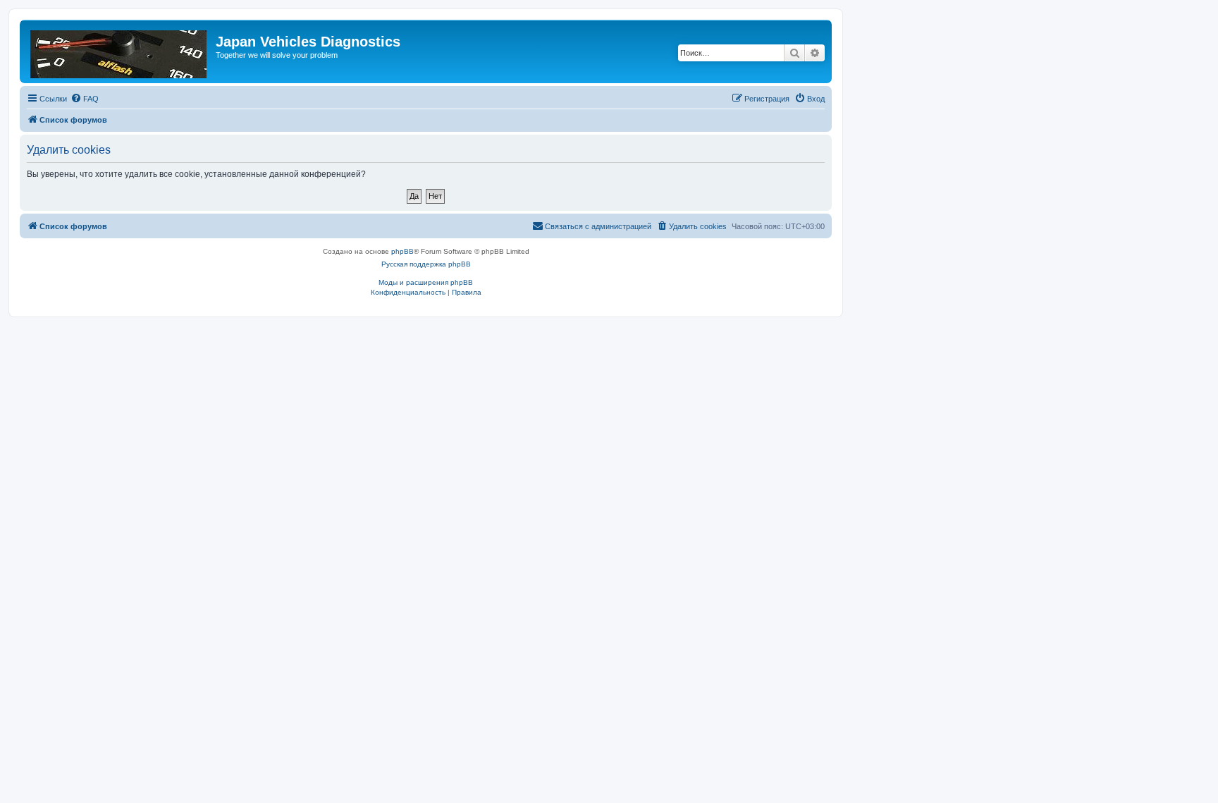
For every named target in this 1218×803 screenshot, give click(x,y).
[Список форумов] (119, 51)
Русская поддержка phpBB (426, 264)
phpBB (402, 251)
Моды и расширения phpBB (426, 282)
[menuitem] (84, 98)
